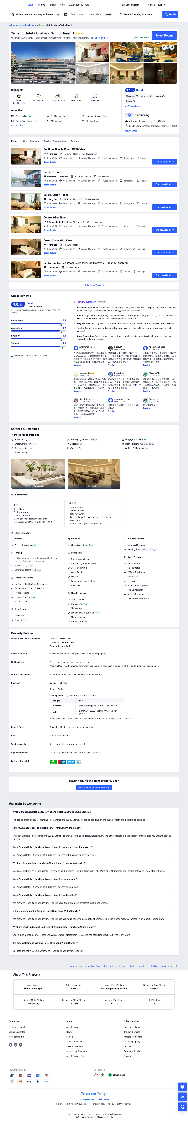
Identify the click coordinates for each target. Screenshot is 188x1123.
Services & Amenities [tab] (55, 141)
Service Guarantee (17, 1032)
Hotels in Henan (110, 966)
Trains (53, 5)
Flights (41, 5)
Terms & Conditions (75, 1041)
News (69, 1032)
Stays (30, 5)
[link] (130, 4)
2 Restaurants (76, 444)
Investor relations (132, 1027)
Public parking (21, 439)
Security (127, 1056)
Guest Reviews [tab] (31, 141)
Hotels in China (93, 966)
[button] (95, 5)
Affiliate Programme (133, 1037)
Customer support (17, 1027)
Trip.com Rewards (132, 1032)
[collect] (182, 1087)
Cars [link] (62, 5)
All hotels (128, 1046)
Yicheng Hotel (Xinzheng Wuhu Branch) (42, 33)
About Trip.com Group (76, 1056)
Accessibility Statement (76, 1051)
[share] (182, 1097)
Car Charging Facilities (79, 439)
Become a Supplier (132, 1051)
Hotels (81, 966)
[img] (43, 63)
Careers (69, 1037)
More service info (16, 1037)
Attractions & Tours (79, 5)
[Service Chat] (182, 1106)
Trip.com (71, 966)
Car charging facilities (24, 570)
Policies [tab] (75, 141)
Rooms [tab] (15, 141)
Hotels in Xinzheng (129, 966)
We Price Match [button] (142, 38)
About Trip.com (73, 1027)
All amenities (17, 125)
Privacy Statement (74, 1046)
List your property (132, 1041)
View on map (131, 131)
